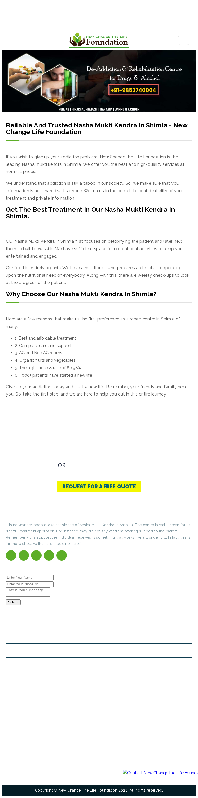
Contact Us (92, 465)
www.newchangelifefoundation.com (40, 679)
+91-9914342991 (53, 650)
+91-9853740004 (29, 466)
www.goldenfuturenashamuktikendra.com (45, 693)
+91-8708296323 (80, 650)
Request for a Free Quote (99, 486)
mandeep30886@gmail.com (36, 665)
